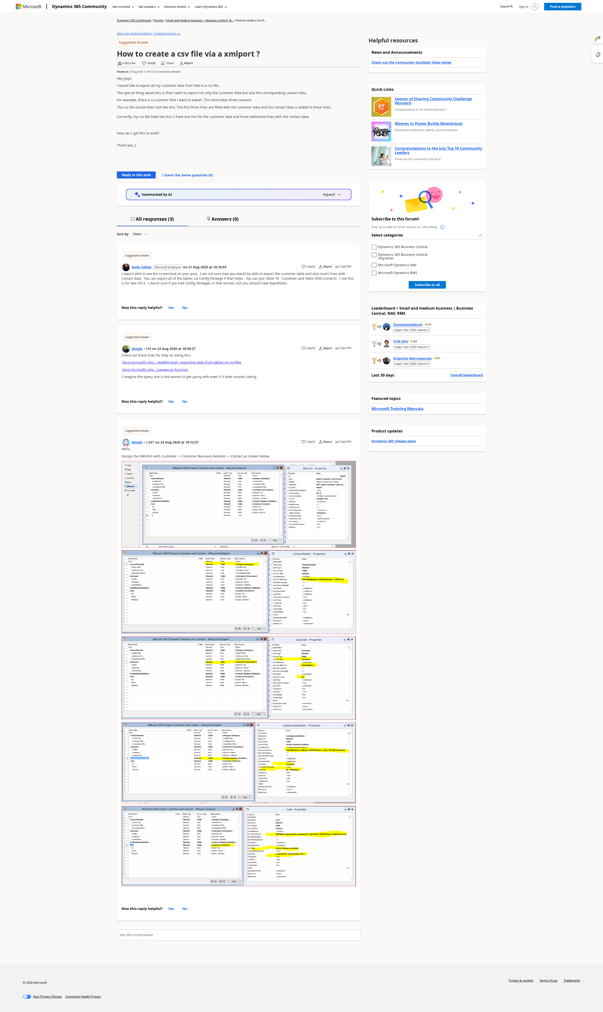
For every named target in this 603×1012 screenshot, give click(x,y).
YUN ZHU (400, 341)
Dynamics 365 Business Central (403, 247)
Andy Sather (142, 267)
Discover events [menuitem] (175, 6)
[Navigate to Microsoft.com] (28, 6)
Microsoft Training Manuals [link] (397, 408)
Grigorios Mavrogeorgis (412, 358)
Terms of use (548, 980)
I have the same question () (187, 175)
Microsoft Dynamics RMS (397, 273)
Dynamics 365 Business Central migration (403, 256)
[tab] (152, 221)
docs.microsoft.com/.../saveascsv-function (155, 369)
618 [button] (429, 324)
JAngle (137, 348)
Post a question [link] (562, 6)
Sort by (123, 234)
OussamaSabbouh (408, 324)
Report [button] (188, 63)
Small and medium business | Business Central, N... (199, 20)
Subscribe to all (427, 284)
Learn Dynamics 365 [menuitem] (209, 6)
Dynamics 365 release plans (393, 441)
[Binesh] (126, 442)
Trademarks (572, 980)
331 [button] (438, 358)
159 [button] (148, 348)
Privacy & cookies (521, 980)
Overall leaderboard (467, 375)
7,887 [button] (150, 442)
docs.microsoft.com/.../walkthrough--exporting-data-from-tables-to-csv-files (181, 362)
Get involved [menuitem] (121, 6)
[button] (506, 6)
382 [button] (415, 341)
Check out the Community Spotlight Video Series (411, 62)
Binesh (137, 442)
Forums (158, 20)
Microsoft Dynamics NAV (397, 265)
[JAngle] (126, 349)
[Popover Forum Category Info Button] (442, 227)
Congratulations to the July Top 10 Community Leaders (438, 150)
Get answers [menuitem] (147, 6)
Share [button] (170, 63)
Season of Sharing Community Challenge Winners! (433, 101)
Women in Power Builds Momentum (429, 124)
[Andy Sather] (126, 267)
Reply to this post (136, 175)
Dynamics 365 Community (79, 6)
